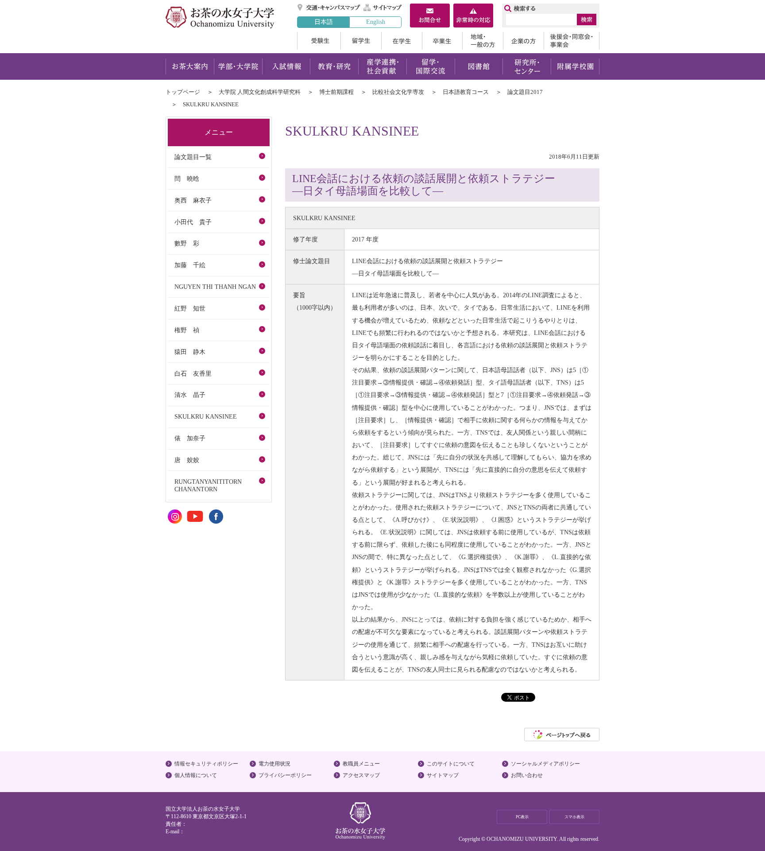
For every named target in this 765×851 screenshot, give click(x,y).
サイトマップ (383, 8)
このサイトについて (451, 763)
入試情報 (286, 66)
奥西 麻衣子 (193, 200)
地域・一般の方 (482, 41)
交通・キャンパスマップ (329, 8)
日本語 (323, 21)
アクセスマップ (361, 775)
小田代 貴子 (193, 221)
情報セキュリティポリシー (206, 763)
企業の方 (523, 41)
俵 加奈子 (189, 438)
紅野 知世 (189, 308)
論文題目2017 (525, 92)
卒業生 (442, 41)
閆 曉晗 (186, 178)
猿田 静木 (189, 351)
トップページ (183, 92)
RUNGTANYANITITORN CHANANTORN (208, 485)
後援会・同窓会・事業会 (571, 41)
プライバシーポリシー (285, 775)
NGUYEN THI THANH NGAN (215, 286)
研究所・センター (527, 66)
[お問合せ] (430, 16)
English (375, 21)
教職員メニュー (361, 763)
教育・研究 (334, 66)
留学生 (360, 41)
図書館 (479, 66)
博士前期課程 (336, 92)
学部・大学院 (238, 66)
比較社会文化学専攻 (398, 92)
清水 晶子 (189, 394)
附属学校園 (575, 66)
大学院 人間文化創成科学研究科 (260, 92)
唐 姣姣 (186, 459)
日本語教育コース (466, 92)
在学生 (401, 41)
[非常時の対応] (473, 16)
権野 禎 (186, 330)
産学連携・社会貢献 (382, 66)
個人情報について (195, 775)
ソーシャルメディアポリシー (545, 763)
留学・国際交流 (430, 66)
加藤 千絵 (189, 264)
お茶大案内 (190, 66)
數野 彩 (186, 243)
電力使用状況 (274, 763)
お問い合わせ (527, 775)
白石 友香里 (193, 373)
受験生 (318, 41)
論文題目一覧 (193, 156)
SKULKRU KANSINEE (205, 416)
